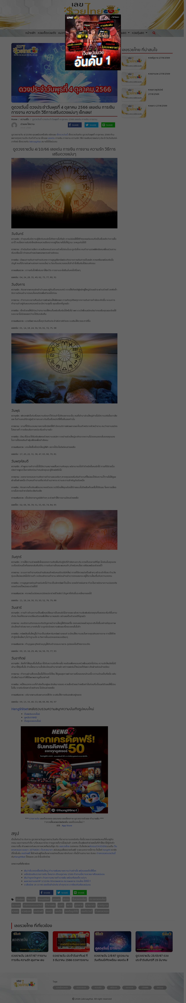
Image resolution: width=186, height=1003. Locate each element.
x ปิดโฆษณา (115, 17)
